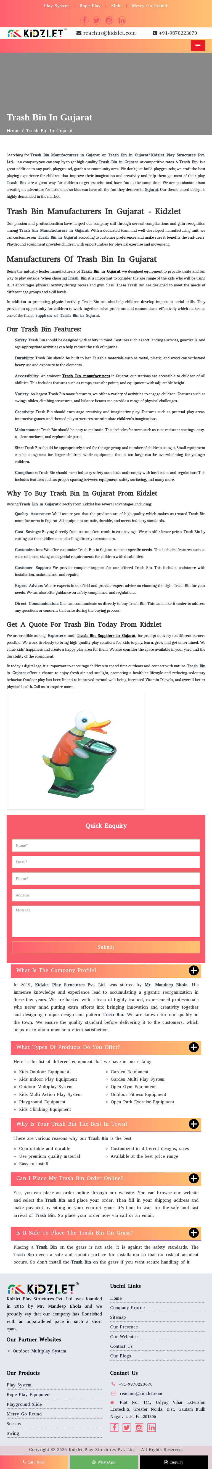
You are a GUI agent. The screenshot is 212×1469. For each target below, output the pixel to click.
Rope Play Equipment (29, 1394)
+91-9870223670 (178, 33)
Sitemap (118, 1317)
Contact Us (121, 1346)
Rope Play (90, 6)
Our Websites (123, 1336)
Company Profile (127, 1307)
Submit (106, 947)
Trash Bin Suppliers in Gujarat (106, 635)
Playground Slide (24, 1404)
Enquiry (175, 1462)
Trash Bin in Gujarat (100, 271)
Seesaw (14, 1423)
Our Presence (124, 1327)
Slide (116, 6)
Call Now (35, 1462)
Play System (56, 6)
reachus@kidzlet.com (109, 33)
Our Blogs (120, 1356)
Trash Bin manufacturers (86, 376)
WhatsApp (106, 1462)
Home (13, 131)
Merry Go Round (149, 6)
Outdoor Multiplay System (39, 1351)
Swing (13, 1433)
